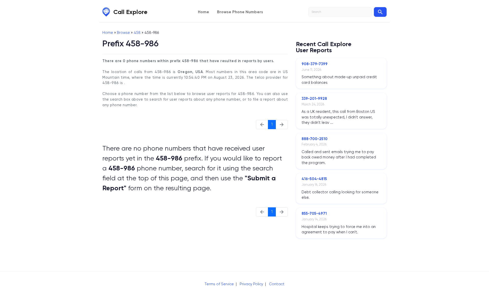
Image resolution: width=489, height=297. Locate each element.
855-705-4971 (314, 213)
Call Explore (130, 12)
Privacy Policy (251, 284)
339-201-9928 (314, 98)
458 (137, 33)
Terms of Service (219, 284)
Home (203, 11)
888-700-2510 (315, 139)
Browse (123, 33)
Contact (276, 284)
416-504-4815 (314, 179)
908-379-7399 (315, 64)
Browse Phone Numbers (240, 11)
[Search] (380, 12)
